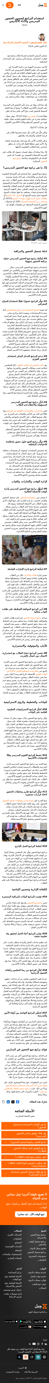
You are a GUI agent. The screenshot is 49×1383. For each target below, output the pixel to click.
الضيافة (18, 1250)
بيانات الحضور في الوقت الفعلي (30, 365)
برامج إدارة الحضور (28, 497)
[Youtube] (34, 1344)
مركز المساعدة (15, 1272)
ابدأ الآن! (9, 5)
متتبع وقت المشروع (37, 1256)
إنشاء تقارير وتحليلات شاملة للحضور (17, 800)
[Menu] (3, 5)
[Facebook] (42, 1344)
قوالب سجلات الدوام (37, 1280)
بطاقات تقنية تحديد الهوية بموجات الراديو (30, 198)
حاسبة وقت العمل (38, 1276)
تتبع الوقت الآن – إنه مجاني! (31, 1214)
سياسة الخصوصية (13, 1372)
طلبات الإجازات (30, 575)
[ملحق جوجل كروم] (26, 1326)
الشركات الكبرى (14, 1234)
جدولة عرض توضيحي (12, 1290)
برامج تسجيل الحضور (32, 618)
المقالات (42, 1288)
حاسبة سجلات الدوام (37, 1272)
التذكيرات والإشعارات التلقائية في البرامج (24, 410)
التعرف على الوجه (14, 195)
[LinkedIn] (46, 1344)
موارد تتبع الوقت (39, 1284)
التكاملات (42, 1260)
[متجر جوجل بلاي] (26, 1321)
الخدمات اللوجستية (13, 1246)
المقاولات (17, 1238)
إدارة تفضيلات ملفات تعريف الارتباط (13, 1295)
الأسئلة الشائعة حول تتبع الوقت (13, 1278)
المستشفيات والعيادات (12, 1254)
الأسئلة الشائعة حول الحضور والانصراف (13, 1284)
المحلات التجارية (15, 1258)
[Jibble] (40, 5)
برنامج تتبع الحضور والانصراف (38, 1236)
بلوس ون (32, 116)
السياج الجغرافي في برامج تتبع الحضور (22, 310)
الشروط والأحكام (31, 1372)
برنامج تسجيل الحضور (36, 1252)
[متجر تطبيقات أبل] (40, 1321)
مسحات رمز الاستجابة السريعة (34, 201)
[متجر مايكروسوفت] (40, 1326)
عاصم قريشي (36, 42)
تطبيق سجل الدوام (38, 1248)
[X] (30, 1344)
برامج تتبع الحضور (34, 902)
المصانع (18, 1242)
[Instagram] (38, 1344)
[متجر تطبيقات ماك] (11, 1321)
